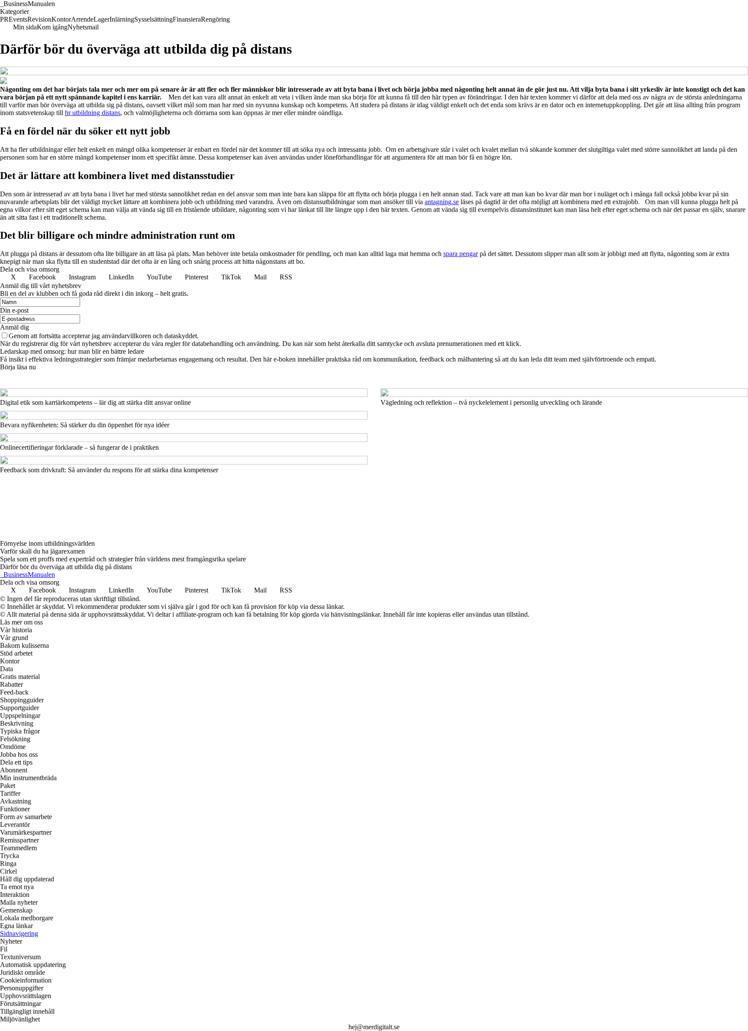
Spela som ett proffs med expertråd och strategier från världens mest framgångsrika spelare (123, 559)
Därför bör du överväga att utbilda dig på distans (66, 566)
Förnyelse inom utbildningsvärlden (47, 543)
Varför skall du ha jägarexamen (42, 551)
